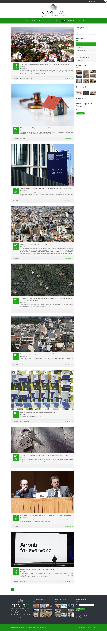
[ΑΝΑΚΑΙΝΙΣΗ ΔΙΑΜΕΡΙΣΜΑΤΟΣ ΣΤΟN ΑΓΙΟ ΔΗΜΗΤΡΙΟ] (93, 71)
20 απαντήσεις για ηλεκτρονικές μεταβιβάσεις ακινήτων (38, 412)
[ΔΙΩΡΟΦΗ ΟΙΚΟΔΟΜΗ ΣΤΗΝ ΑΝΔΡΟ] (79, 76)
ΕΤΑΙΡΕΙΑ (33, 20)
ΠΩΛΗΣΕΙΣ (41, 20)
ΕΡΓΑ (49, 20)
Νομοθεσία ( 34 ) (81, 54)
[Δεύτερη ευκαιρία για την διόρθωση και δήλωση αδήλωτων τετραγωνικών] (58, 615)
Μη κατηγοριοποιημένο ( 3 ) (83, 50)
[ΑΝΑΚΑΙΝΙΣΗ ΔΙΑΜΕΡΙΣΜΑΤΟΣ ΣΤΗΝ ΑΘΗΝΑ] (86, 81)
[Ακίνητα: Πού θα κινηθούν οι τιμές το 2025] (58, 611)
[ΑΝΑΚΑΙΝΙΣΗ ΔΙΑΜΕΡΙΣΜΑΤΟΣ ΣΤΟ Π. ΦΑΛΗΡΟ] (93, 76)
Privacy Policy (32, 627)
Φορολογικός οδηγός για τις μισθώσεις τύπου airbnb (37, 569)
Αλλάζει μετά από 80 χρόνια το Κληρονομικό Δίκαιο (36, 128)
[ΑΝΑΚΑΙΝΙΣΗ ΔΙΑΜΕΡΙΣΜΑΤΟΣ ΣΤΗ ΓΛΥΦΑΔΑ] (79, 81)
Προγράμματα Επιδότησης (26, 78)
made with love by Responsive (87, 627)
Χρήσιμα (21, 200)
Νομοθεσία (22, 138)
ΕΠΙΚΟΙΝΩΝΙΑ (71, 20)
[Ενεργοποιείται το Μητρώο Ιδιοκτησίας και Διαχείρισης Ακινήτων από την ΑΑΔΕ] (71, 606)
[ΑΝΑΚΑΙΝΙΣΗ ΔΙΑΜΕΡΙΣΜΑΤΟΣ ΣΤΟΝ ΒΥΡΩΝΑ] (93, 81)
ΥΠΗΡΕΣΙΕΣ (56, 20)
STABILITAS (24, 68)
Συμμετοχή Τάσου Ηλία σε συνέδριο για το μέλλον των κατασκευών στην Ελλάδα (46, 515)
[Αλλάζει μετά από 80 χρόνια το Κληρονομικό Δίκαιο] (79, 93)
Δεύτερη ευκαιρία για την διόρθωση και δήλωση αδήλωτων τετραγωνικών (44, 354)
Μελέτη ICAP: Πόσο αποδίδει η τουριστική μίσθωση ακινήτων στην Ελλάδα (44, 455)
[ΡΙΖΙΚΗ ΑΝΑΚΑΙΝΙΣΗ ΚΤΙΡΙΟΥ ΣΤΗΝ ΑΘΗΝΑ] (86, 72)
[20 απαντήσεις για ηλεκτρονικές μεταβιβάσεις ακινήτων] (64, 615)
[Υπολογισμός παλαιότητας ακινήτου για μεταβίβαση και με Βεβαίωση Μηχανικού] (71, 615)
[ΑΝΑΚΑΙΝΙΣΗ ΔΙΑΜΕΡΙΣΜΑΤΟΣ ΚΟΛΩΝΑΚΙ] (79, 72)
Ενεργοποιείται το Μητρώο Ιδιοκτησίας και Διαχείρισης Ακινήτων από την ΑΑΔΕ (46, 188)
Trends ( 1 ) (79, 47)
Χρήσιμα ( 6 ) (80, 60)
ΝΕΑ (64, 20)
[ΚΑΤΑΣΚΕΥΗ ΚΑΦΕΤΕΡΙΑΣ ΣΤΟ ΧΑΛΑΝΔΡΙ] (86, 76)
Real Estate (16, 78)
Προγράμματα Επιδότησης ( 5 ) (84, 57)
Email (77, 109)
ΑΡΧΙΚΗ (26, 20)
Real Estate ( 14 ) (81, 44)
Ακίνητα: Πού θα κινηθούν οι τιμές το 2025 (34, 244)
